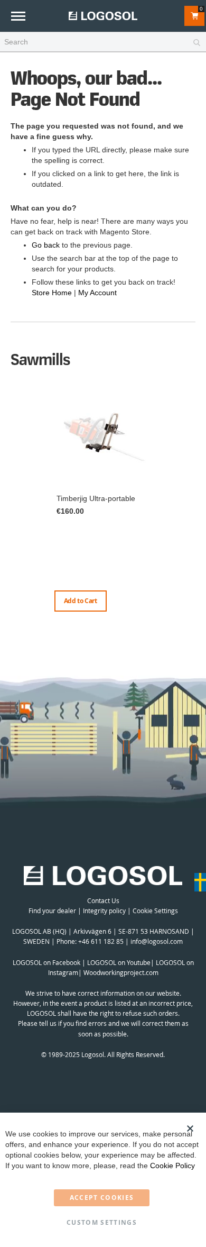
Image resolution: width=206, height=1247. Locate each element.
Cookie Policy (172, 1165)
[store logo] (103, 16)
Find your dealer (52, 910)
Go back (46, 245)
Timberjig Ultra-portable (96, 498)
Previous (13, 501)
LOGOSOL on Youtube (119, 962)
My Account (97, 292)
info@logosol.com (156, 941)
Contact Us (103, 900)
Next (192, 511)
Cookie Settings (155, 910)
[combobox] (103, 42)
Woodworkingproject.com (120, 972)
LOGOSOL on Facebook (46, 962)
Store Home (52, 292)
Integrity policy (104, 910)
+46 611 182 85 (101, 941)
